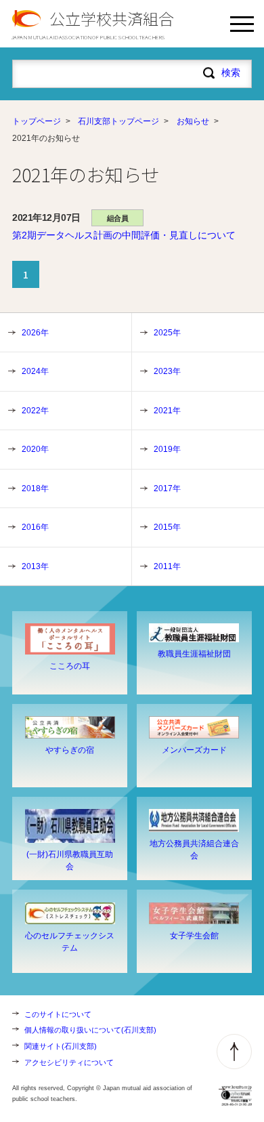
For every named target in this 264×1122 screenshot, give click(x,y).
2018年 (35, 488)
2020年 (35, 449)
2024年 (35, 371)
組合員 (118, 218)
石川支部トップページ (118, 121)
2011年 (167, 566)
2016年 (35, 527)
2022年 (35, 410)
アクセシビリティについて (69, 1062)
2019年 (167, 449)
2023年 (167, 371)
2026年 (35, 332)
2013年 (35, 566)
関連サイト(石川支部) (60, 1046)
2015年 (167, 527)
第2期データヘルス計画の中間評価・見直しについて (124, 235)
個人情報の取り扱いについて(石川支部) (90, 1030)
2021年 (167, 410)
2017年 (167, 488)
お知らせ (193, 121)
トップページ (36, 121)
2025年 (167, 332)
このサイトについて (57, 1014)
